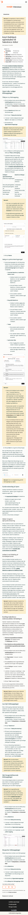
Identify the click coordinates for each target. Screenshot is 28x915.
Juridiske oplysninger (14, 902)
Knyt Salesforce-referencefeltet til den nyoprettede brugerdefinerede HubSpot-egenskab (15, 646)
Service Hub (8, 56)
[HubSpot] (2, 1)
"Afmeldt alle (14, 800)
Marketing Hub (8, 51)
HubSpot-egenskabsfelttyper (16, 166)
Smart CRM (8, 61)
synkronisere (9, 415)
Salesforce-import (12, 417)
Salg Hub (8, 54)
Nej (12, 887)
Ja (5, 887)
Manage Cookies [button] (13, 906)
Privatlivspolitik (12, 904)
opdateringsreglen (15, 796)
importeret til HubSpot (12, 496)
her (13, 33)
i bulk (18, 415)
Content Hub (9, 60)
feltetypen (9, 641)
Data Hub (8, 58)
